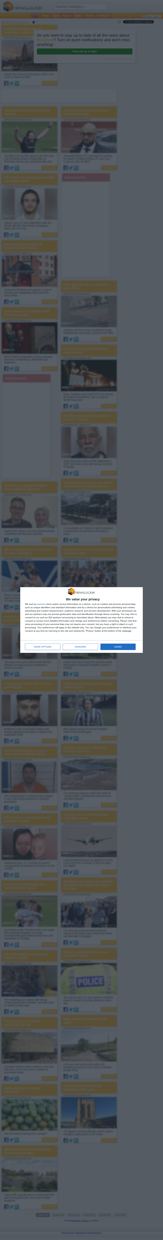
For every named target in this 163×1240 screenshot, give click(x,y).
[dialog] (81, 620)
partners (41, 604)
